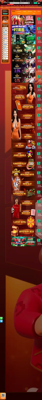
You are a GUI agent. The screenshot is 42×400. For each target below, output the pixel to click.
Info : (2, 7)
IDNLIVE (15, 5)
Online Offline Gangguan (5, 60)
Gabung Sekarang (39, 22)
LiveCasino (19, 11)
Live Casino (26, 5)
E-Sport (9, 5)
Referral (36, 5)
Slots (12, 5)
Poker (20, 5)
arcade (17, 5)
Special (13, 11)
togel (23, 5)
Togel (34, 13)
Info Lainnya (39, 19)
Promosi (39, 5)
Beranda (2, 5)
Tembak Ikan (33, 5)
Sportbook (5, 5)
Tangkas (29, 5)
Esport (39, 11)
